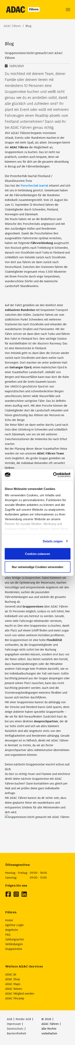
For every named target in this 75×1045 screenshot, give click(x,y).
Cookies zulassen (37, 553)
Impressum (14, 1024)
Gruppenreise (13, 949)
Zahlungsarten (14, 939)
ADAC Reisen (13, 989)
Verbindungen (14, 944)
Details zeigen (53, 541)
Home (9, 920)
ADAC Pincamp (14, 998)
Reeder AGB (23, 1019)
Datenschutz (15, 1028)
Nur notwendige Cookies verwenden (37, 566)
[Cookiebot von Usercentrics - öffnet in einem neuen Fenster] (53, 474)
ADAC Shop (12, 979)
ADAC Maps (12, 984)
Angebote (11, 930)
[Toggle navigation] (68, 9)
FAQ (7, 934)
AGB (9, 1019)
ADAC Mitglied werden (19, 993)
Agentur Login (14, 925)
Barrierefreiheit (16, 1033)
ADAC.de (10, 974)
